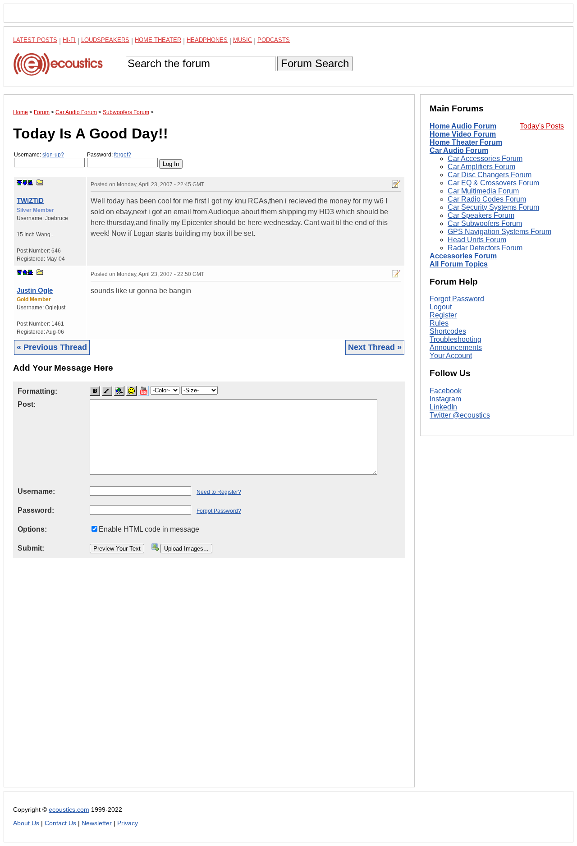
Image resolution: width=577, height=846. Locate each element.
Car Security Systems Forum (493, 207)
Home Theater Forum (466, 142)
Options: (32, 529)
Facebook (446, 391)
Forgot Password (457, 299)
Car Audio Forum (459, 150)
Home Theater (158, 40)
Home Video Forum (463, 134)
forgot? (122, 155)
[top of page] (19, 182)
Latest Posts (35, 40)
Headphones (207, 40)
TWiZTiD (30, 200)
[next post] (24, 182)
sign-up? (53, 155)
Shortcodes (448, 331)
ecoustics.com (69, 809)
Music (242, 40)
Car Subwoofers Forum (485, 223)
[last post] (30, 182)
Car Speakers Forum (481, 215)
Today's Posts (542, 126)
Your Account (451, 355)
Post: (27, 404)
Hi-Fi (69, 40)
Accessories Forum (463, 256)
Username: (39, 155)
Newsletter (97, 823)
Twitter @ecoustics (460, 415)
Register (443, 315)
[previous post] (24, 272)
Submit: (31, 548)
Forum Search (315, 63)
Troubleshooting (455, 339)
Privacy (127, 823)
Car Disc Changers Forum (489, 175)
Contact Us (60, 823)
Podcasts (273, 40)
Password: (109, 155)
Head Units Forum (477, 240)
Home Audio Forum (463, 126)
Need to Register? (219, 492)
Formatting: (37, 391)
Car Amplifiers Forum (481, 166)
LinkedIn (443, 407)
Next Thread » (375, 347)
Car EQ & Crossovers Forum (493, 183)
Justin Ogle (35, 290)
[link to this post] (40, 182)
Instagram (445, 399)
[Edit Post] (396, 184)
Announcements (456, 347)
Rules (439, 323)
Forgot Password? (219, 511)
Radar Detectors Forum (485, 248)
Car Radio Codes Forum (487, 199)
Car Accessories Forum (485, 158)
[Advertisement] (209, 680)
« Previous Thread (52, 347)
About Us (26, 823)
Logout (441, 307)
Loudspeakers (105, 40)
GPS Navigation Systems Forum (499, 231)
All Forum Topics (459, 264)
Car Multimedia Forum (483, 191)
